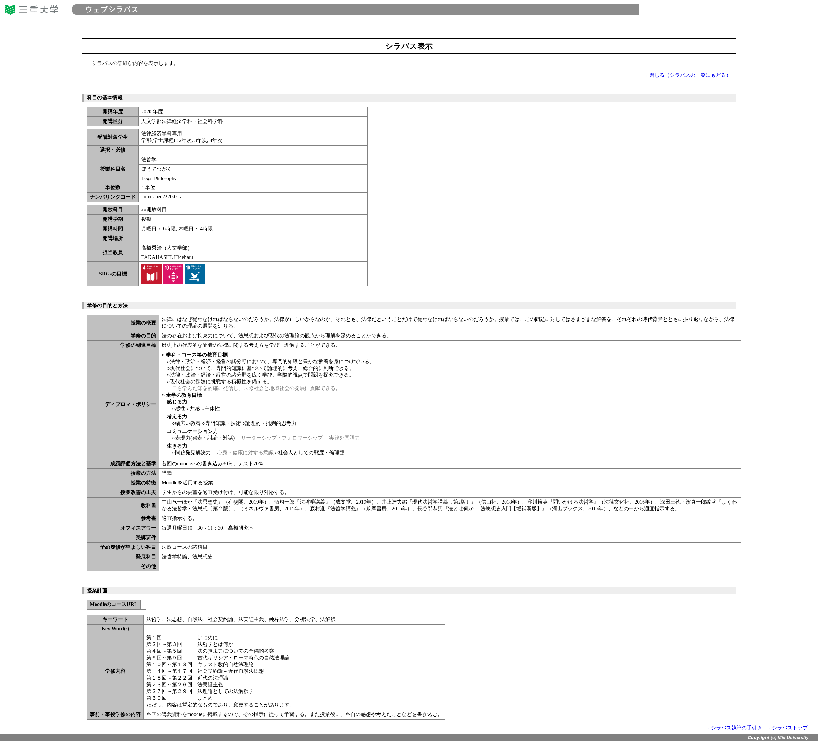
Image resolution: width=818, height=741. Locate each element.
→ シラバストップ (787, 727)
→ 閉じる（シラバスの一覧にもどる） (687, 75)
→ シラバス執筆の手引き (733, 727)
